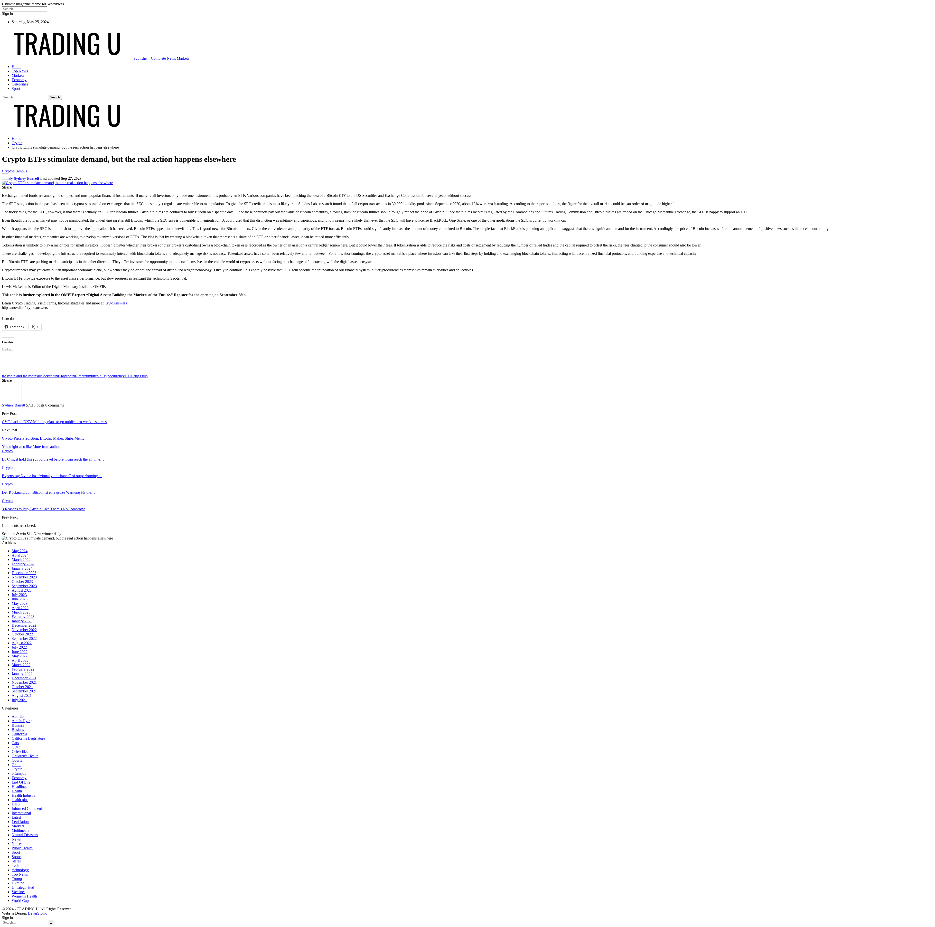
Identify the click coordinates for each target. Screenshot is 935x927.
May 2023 (20, 603)
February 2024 (23, 564)
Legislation (20, 822)
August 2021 (22, 695)
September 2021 (24, 691)
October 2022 (22, 634)
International (21, 813)
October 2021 (22, 687)
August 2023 (22, 590)
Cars (15, 743)
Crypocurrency (113, 376)
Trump (17, 879)
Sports (16, 857)
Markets (18, 75)
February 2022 (23, 669)
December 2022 (24, 625)
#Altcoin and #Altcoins (20, 376)
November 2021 (24, 682)
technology (20, 870)
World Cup (20, 901)
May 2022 (20, 656)
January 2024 (22, 568)
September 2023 (24, 586)
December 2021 (24, 678)
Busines (18, 725)
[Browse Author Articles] (11, 401)
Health (17, 791)
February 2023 (23, 617)
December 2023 (24, 573)
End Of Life (21, 782)
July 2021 (19, 700)
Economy (19, 80)
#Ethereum (82, 376)
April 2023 (20, 608)
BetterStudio (37, 913)
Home (16, 67)
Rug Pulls (140, 376)
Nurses (17, 844)
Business (18, 730)
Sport (16, 88)
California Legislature (28, 738)
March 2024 (21, 560)
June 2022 (20, 652)
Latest (16, 817)
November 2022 (24, 630)
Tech (15, 865)
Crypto (7, 171)
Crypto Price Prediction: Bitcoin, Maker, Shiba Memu (43, 438)
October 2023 (22, 581)
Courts (17, 760)
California (19, 734)
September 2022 (24, 638)
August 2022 (22, 643)
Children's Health (25, 756)
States (16, 861)
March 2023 (21, 612)
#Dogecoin (65, 376)
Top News (20, 71)
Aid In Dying (22, 721)
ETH (128, 376)
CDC (16, 747)
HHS (16, 804)
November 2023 (24, 577)
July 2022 (19, 647)
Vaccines (18, 892)
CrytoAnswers (115, 303)
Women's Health (24, 896)
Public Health (22, 848)
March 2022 (21, 665)
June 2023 (20, 599)
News (16, 839)
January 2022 (22, 674)
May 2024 (20, 551)
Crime (16, 765)
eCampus (20, 171)
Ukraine (18, 883)
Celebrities (20, 84)
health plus (20, 800)
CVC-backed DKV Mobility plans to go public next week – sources (54, 422)
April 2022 (20, 660)
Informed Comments (27, 808)
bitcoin (96, 376)
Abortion (19, 716)
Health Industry (24, 795)
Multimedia (20, 830)
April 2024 (20, 555)
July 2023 (19, 595)
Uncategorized (23, 887)
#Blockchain (47, 376)
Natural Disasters (25, 835)
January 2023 (22, 621)
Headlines (19, 787)
